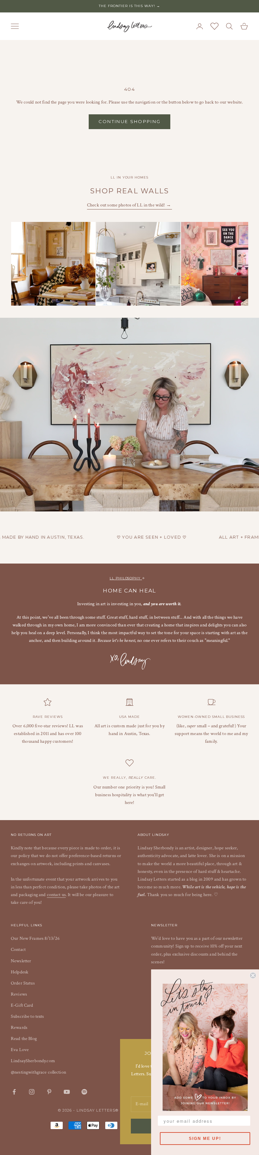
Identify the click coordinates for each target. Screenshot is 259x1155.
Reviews (19, 994)
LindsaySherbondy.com (33, 1061)
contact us (56, 895)
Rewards (19, 1028)
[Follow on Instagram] (31, 1091)
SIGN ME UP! (205, 1138)
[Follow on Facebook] (14, 1091)
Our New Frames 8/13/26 (35, 938)
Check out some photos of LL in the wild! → (129, 205)
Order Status (23, 983)
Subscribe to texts (27, 1016)
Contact (18, 950)
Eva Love (20, 1050)
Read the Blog (24, 1039)
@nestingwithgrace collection (38, 1072)
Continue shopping (129, 121)
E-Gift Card (22, 1005)
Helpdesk (19, 972)
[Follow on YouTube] (66, 1091)
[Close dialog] (253, 975)
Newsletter (21, 961)
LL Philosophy (126, 578)
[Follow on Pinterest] (49, 1091)
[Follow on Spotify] (84, 1091)
